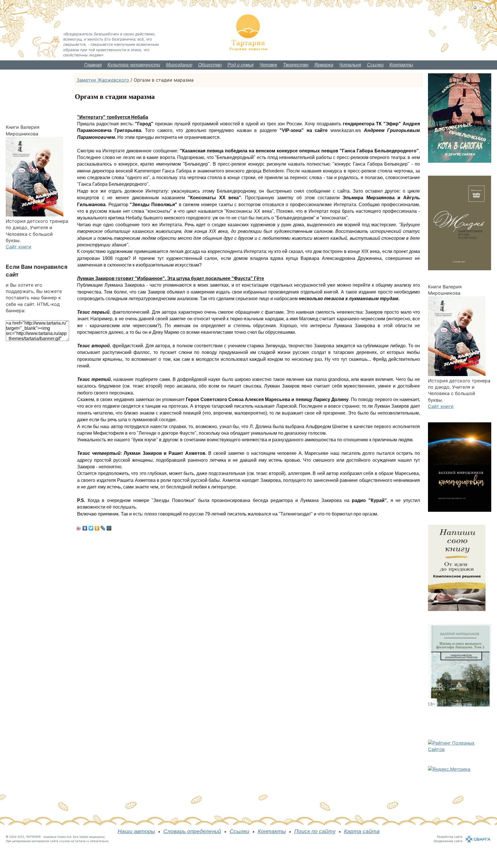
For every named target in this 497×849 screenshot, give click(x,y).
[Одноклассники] (97, 528)
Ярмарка (323, 64)
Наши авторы (136, 831)
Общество (210, 64)
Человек (268, 64)
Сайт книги (18, 247)
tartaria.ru (82, 841)
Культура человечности (134, 64)
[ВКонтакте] (85, 528)
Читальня (350, 64)
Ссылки (375, 64)
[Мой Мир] (109, 528)
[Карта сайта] (482, 7)
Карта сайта (362, 831)
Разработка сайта (449, 836)
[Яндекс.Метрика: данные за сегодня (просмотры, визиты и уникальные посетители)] (449, 769)
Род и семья (241, 64)
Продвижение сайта (447, 841)
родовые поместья (57, 836)
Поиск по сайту (315, 831)
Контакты (401, 64)
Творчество (296, 64)
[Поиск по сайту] (489, 7)
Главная (93, 64)
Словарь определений (192, 831)
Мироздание (179, 64)
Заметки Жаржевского (103, 80)
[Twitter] (91, 528)
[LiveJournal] (103, 528)
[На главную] (475, 7)
